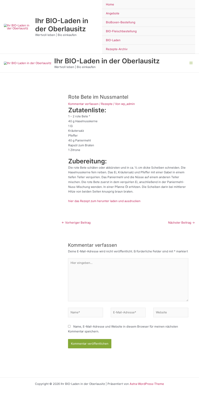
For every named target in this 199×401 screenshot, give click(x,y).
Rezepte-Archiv (116, 49)
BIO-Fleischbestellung (121, 31)
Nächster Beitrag (181, 222)
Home (110, 4)
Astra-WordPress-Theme (147, 384)
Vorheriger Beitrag (76, 222)
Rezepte (107, 104)
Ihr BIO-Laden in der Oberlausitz (61, 25)
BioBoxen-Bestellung (120, 22)
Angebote (112, 13)
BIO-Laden (113, 40)
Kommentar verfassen (83, 104)
